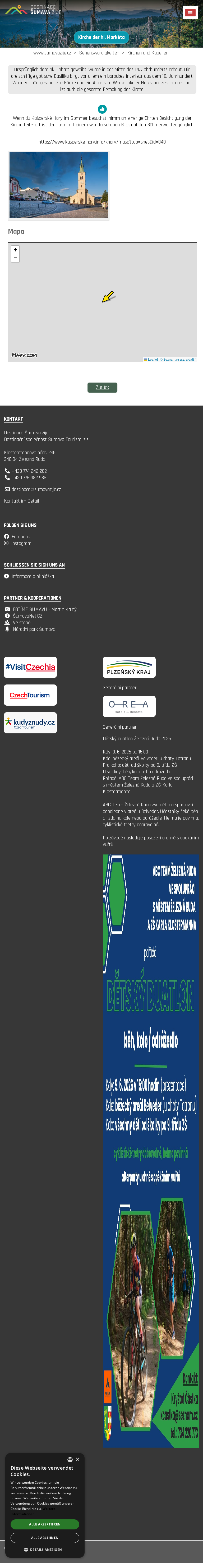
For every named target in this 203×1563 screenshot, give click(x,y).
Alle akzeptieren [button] (45, 1524)
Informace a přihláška (33, 576)
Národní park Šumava (34, 629)
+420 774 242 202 (29, 471)
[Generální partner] (129, 676)
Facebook (21, 537)
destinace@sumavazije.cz (36, 489)
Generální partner (120, 687)
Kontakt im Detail (21, 501)
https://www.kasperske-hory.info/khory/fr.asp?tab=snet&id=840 (102, 142)
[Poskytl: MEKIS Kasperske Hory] (59, 216)
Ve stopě (21, 622)
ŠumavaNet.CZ (28, 616)
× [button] (77, 1459)
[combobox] (70, 1459)
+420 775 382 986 (29, 478)
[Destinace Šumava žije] (39, 11)
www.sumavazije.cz (52, 53)
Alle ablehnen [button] (44, 1538)
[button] (45, 1549)
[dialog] (45, 1505)
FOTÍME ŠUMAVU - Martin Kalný (45, 609)
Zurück (102, 387)
